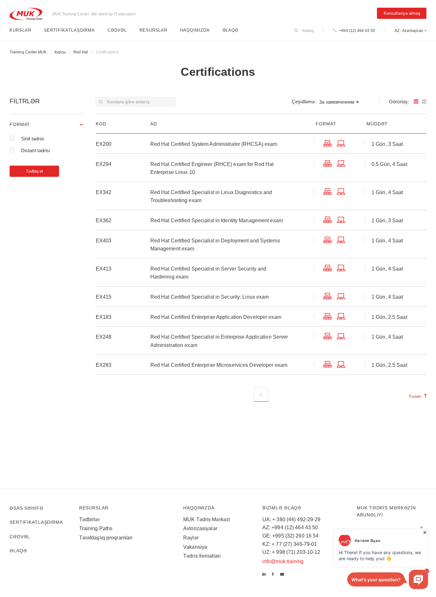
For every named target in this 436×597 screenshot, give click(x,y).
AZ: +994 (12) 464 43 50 (290, 527)
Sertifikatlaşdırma (69, 30)
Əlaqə (230, 30)
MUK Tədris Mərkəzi (206, 519)
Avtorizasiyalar (200, 528)
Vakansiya (195, 547)
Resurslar (153, 30)
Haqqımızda (194, 30)
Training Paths (96, 528)
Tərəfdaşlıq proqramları (106, 537)
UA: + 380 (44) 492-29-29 (291, 519)
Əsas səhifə (26, 508)
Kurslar (20, 30)
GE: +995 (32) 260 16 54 (290, 535)
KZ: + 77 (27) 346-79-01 (289, 544)
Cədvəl (117, 30)
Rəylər (191, 537)
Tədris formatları (202, 556)
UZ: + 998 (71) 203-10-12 (291, 552)
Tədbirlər (89, 519)
